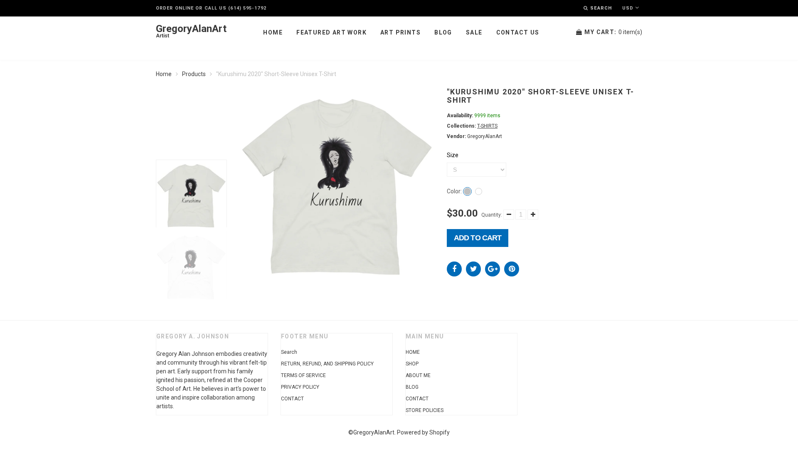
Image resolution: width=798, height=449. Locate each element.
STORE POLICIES (424, 410)
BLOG (412, 387)
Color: (454, 191)
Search (289, 352)
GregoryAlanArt (191, 31)
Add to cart (477, 238)
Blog (443, 32)
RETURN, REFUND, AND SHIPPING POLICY (327, 364)
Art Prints (400, 32)
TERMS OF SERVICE (303, 375)
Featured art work (331, 32)
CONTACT (292, 399)
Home (273, 32)
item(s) (613, 32)
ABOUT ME (418, 375)
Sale (474, 32)
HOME (413, 352)
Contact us (517, 32)
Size (452, 155)
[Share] (454, 269)
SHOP (412, 364)
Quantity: (491, 215)
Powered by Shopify (423, 432)
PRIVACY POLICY (300, 387)
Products (194, 74)
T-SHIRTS (487, 126)
